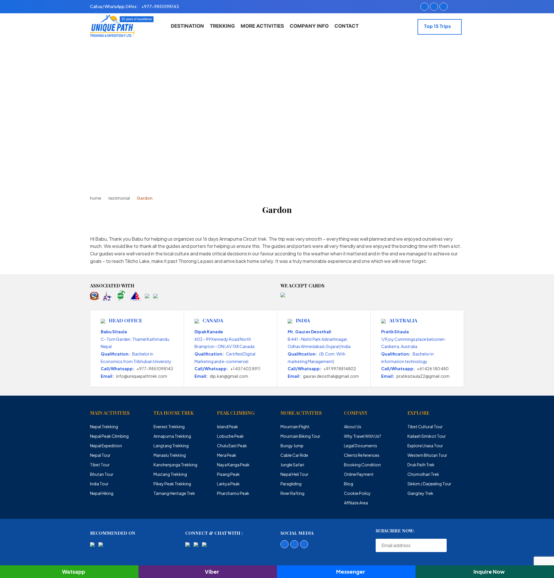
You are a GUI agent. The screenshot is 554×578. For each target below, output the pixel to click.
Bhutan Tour (101, 474)
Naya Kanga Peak (233, 464)
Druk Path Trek (421, 464)
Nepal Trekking (104, 426)
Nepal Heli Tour (294, 474)
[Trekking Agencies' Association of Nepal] (121, 295)
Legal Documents (360, 445)
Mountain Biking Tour (300, 436)
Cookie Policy (357, 493)
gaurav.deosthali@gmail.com (331, 376)
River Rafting (292, 493)
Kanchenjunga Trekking (175, 464)
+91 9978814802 (339, 368)
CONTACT (346, 26)
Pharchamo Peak (233, 493)
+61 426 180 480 (433, 368)
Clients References (361, 455)
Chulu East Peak (232, 445)
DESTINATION (187, 26)
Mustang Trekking (170, 474)
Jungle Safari (292, 464)
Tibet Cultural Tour (425, 426)
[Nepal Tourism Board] (107, 295)
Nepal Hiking (101, 493)
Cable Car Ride (294, 455)
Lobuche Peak (230, 436)
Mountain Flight (295, 426)
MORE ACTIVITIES (262, 26)
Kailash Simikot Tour (426, 436)
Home (95, 198)
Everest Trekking (169, 426)
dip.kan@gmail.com (229, 376)
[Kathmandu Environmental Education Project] (147, 295)
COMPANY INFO (309, 26)
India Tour (99, 483)
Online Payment (359, 474)
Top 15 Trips (438, 26)
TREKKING (222, 26)
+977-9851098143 (154, 368)
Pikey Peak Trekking (172, 483)
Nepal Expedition (106, 445)
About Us (352, 426)
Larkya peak (228, 483)
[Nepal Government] (94, 295)
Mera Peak (226, 455)
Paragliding (291, 483)
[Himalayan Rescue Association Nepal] (155, 295)
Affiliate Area (356, 502)
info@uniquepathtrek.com (141, 376)
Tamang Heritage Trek (174, 493)
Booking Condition (362, 464)
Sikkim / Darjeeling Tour (429, 483)
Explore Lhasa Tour (425, 445)
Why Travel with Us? (362, 436)
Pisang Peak (228, 474)
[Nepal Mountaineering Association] (135, 295)
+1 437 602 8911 (245, 368)
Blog (348, 483)
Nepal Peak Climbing (109, 436)
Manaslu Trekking (170, 455)
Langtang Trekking (171, 445)
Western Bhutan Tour (427, 455)
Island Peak (227, 426)
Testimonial (119, 198)
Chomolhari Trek (423, 474)
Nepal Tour (100, 455)
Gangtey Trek (420, 493)
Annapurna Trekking (172, 436)
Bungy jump (292, 445)
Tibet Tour (100, 464)
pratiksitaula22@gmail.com (423, 376)
